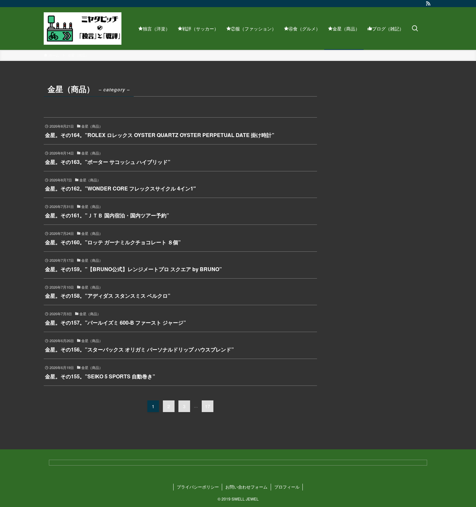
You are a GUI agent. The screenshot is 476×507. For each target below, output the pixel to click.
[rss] (428, 3)
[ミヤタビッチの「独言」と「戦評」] (82, 28)
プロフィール (287, 487)
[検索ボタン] (415, 28)
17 (207, 406)
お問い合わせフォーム (246, 487)
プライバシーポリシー (198, 487)
